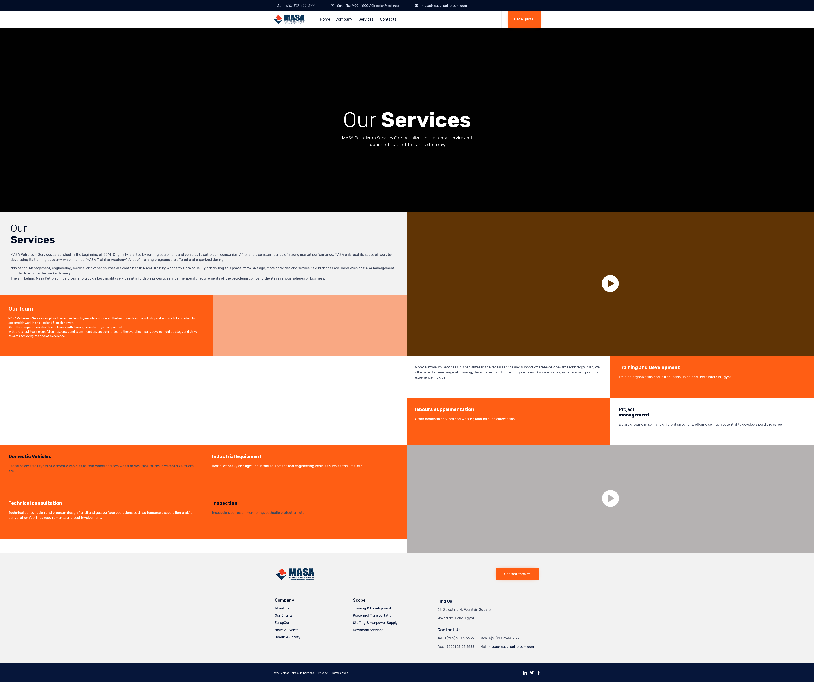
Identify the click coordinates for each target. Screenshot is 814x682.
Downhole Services (368, 630)
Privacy (323, 672)
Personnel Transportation (373, 616)
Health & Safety (287, 637)
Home (325, 19)
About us (282, 608)
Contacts (388, 19)
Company (343, 19)
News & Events (286, 630)
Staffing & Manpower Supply (375, 623)
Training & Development (372, 608)
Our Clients (284, 616)
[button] (524, 19)
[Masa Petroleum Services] (289, 19)
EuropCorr (283, 623)
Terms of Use (340, 672)
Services (366, 19)
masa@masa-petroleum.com (444, 6)
